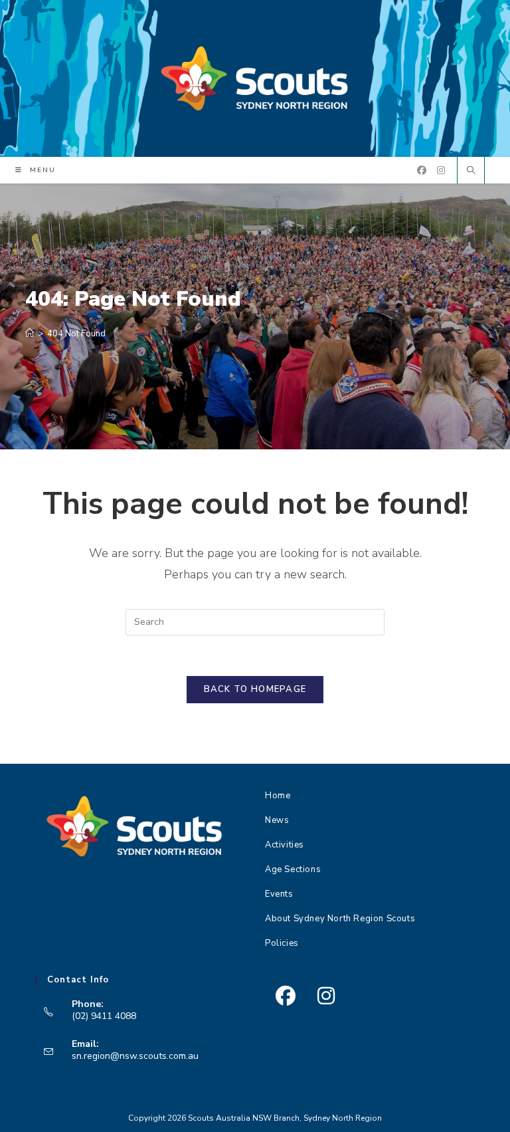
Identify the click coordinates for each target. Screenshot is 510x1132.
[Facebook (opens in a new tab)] (422, 170)
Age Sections (293, 869)
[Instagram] (325, 996)
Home (277, 796)
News (277, 820)
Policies (282, 943)
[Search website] (471, 171)
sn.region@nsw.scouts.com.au (135, 1056)
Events (279, 894)
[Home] (29, 334)
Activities (284, 845)
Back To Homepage (255, 689)
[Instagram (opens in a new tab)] (441, 170)
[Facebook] (285, 996)
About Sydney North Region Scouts (340, 919)
